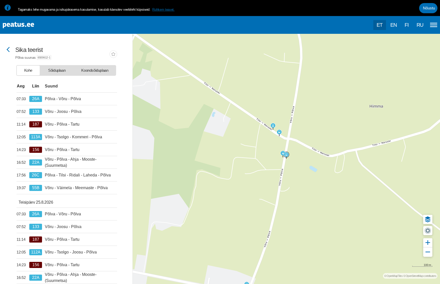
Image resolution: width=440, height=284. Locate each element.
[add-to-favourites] (113, 54)
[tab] (28, 70)
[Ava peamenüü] (433, 24)
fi (407, 25)
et (380, 25)
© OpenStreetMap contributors (419, 275)
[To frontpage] (29, 25)
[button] (427, 219)
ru (420, 25)
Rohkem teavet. (163, 9)
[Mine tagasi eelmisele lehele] (8, 50)
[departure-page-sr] (23, 99)
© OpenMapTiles (393, 275)
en (393, 25)
